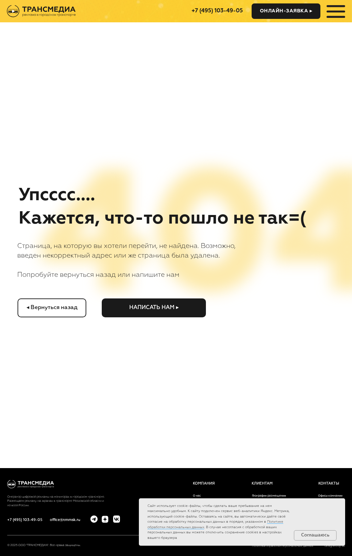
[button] (286, 11)
